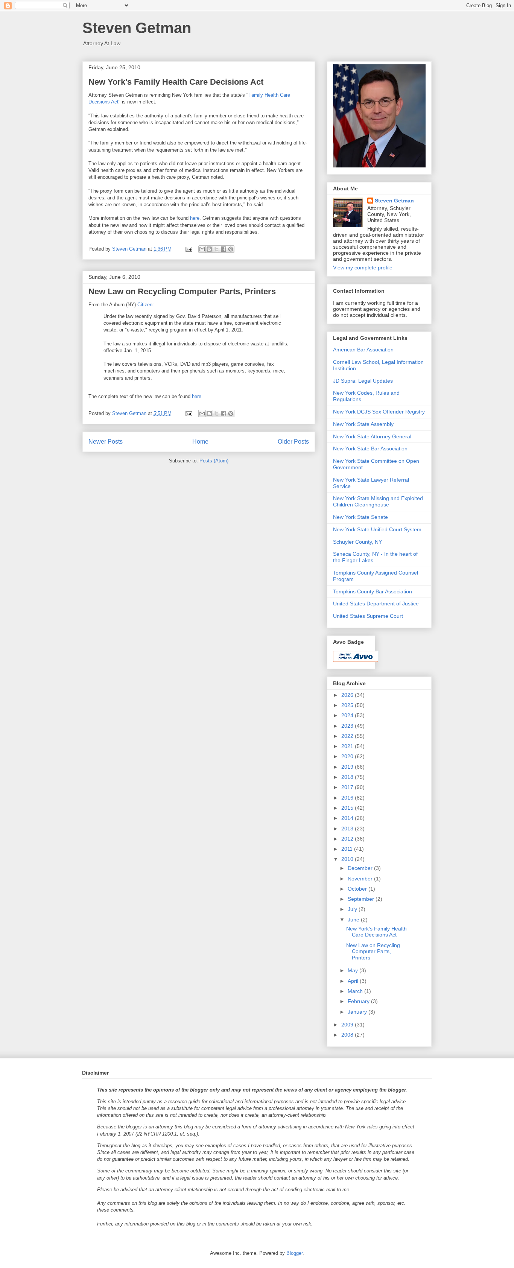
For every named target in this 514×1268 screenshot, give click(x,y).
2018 (348, 777)
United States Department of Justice (376, 604)
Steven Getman (136, 28)
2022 (348, 736)
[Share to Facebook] (223, 249)
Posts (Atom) (213, 461)
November (361, 879)
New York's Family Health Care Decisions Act (175, 82)
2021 (348, 746)
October (358, 889)
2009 (348, 1025)
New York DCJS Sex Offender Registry (379, 412)
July (353, 909)
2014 (348, 818)
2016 (348, 798)
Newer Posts (105, 441)
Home (200, 441)
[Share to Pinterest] (230, 249)
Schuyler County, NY (357, 542)
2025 (348, 705)
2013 (348, 829)
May (353, 970)
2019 (348, 767)
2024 (348, 715)
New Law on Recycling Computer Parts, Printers (182, 291)
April (354, 981)
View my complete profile (362, 268)
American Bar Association (363, 350)
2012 (348, 839)
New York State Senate (360, 517)
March (356, 991)
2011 (347, 849)
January (358, 1012)
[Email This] (202, 249)
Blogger (294, 1253)
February (359, 1001)
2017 (348, 787)
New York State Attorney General (372, 436)
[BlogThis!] (209, 249)
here (194, 218)
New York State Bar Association (370, 448)
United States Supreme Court (368, 616)
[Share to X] (216, 249)
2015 (348, 808)
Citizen (144, 304)
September (362, 899)
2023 (348, 726)
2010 (348, 859)
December (361, 868)
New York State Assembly (363, 424)
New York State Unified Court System (377, 529)
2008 (348, 1035)
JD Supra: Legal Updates (363, 381)
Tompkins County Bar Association (372, 591)
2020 (348, 756)
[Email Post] (188, 249)
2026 (348, 695)
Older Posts (293, 441)
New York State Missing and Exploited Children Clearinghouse (378, 501)
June (354, 920)
